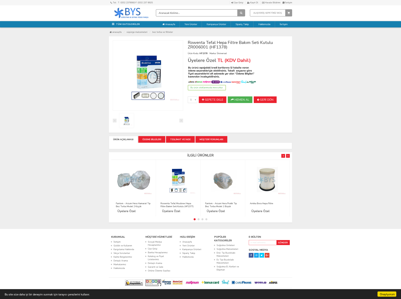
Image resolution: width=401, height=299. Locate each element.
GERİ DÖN (266, 100)
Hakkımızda (264, 24)
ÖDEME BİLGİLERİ (151, 139)
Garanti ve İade (155, 266)
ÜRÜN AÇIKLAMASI (123, 139)
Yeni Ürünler (191, 24)
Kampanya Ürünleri (191, 249)
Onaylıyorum (387, 294)
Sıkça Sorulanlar (122, 253)
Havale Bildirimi (272, 2)
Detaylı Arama (121, 260)
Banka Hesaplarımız (158, 252)
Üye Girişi (238, 2)
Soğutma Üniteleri (226, 245)
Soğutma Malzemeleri (227, 249)
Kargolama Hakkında (124, 249)
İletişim (288, 2)
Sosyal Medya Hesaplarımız (155, 243)
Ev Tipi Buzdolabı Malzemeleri (225, 261)
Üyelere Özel (202, 60)
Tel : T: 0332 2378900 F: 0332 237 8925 (132, 2)
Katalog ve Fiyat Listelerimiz (156, 258)
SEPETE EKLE (213, 100)
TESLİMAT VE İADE (180, 139)
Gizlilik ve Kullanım (123, 245)
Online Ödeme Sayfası (159, 270)
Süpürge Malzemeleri (137, 32)
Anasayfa (170, 24)
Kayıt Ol (254, 2)
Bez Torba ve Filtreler (162, 32)
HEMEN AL (241, 100)
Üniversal (222, 53)
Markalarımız (120, 264)
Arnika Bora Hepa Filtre (261, 203)
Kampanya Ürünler (216, 24)
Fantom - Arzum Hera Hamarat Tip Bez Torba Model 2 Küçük (133, 205)
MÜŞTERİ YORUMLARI (211, 139)
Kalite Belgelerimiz (123, 256)
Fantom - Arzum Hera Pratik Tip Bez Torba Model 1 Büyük (221, 205)
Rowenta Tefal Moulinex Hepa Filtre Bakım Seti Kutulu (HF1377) (177, 205)
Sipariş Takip (242, 24)
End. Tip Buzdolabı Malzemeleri (226, 254)
